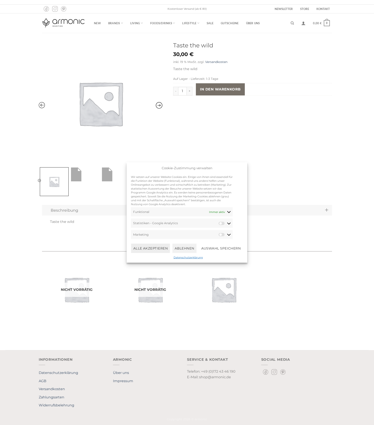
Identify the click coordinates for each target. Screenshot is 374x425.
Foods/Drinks (161, 23)
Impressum (123, 381)
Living (135, 23)
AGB (42, 381)
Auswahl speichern (221, 248)
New (97, 23)
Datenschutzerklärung (188, 257)
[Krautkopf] (223, 289)
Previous (39, 181)
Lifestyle (189, 23)
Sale (210, 23)
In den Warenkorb (220, 89)
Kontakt (323, 9)
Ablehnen (184, 248)
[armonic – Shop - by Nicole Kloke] (63, 23)
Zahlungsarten (51, 397)
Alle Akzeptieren (150, 248)
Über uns (253, 23)
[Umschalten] (326, 210)
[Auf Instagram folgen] (55, 9)
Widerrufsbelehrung (56, 405)
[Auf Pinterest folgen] (63, 9)
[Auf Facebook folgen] (46, 9)
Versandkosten (216, 62)
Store (304, 9)
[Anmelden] (303, 23)
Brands (114, 23)
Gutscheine (230, 23)
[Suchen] (292, 23)
